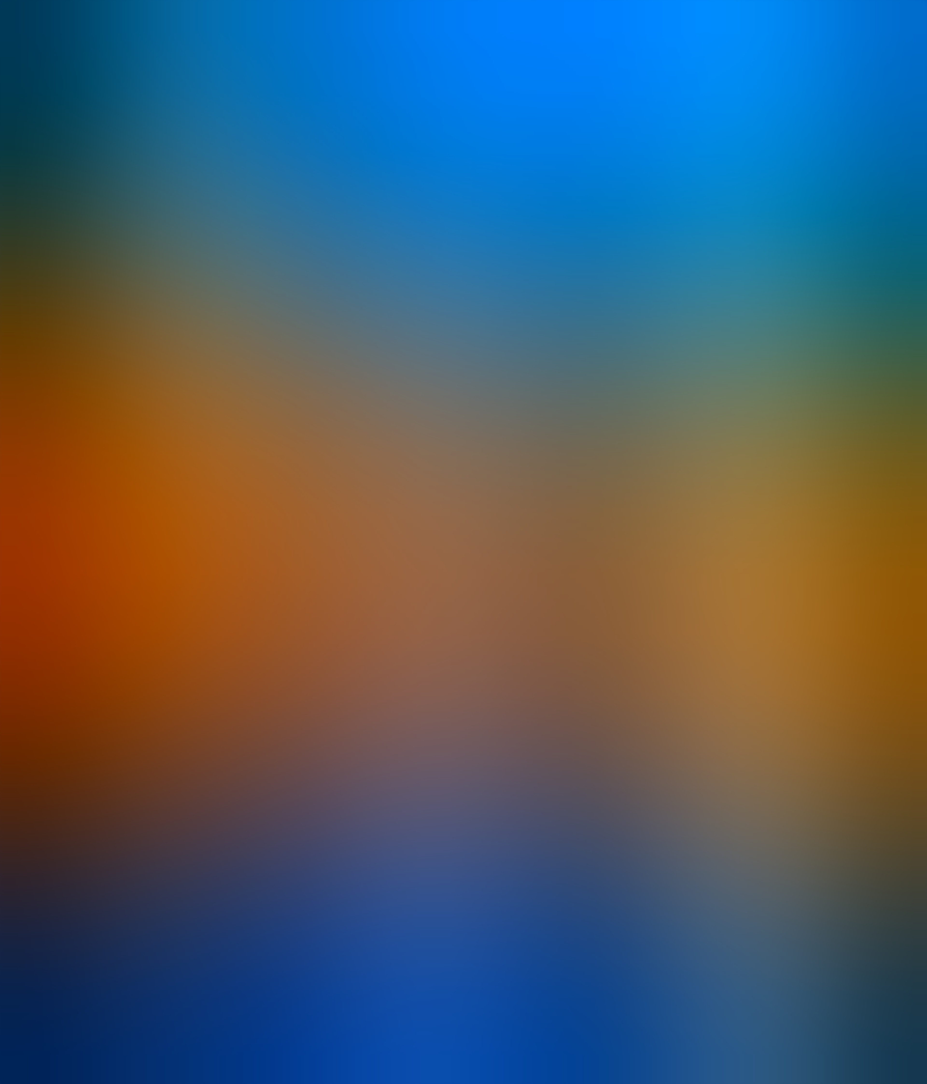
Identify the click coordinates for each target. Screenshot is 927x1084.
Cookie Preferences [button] (26, 687)
